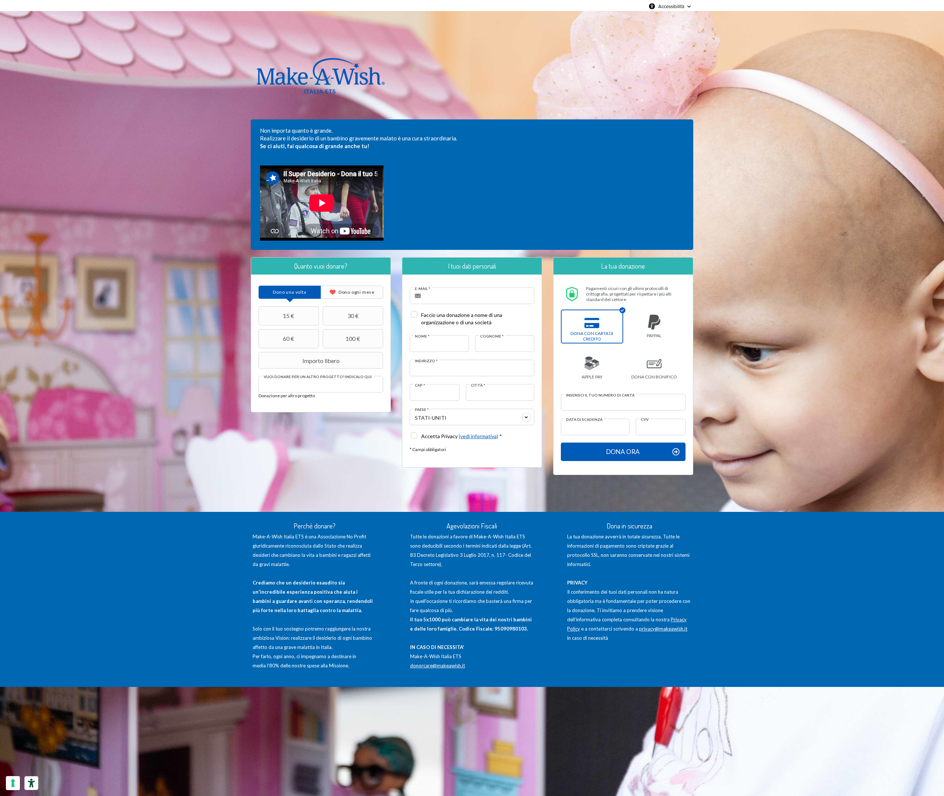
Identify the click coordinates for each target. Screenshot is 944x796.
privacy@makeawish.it (663, 629)
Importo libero (321, 360)
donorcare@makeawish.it (437, 665)
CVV (645, 419)
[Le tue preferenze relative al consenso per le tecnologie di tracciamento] (13, 783)
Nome (422, 336)
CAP (420, 385)
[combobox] (472, 417)
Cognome (492, 336)
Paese (422, 409)
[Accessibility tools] (31, 783)
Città (478, 385)
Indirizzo (426, 361)
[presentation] (289, 292)
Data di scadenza (584, 419)
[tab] (289, 292)
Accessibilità (671, 6)
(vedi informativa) (478, 436)
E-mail (422, 288)
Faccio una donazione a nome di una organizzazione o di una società (461, 318)
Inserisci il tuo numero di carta (600, 395)
